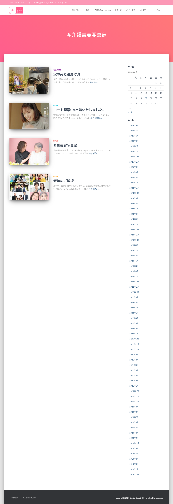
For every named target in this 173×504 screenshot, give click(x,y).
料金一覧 (118, 10)
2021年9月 (134, 355)
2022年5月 (134, 313)
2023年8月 (134, 245)
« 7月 (130, 112)
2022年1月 (134, 334)
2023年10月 (134, 240)
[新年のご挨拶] (29, 187)
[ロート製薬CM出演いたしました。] (29, 116)
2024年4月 (134, 214)
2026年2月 (134, 146)
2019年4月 (134, 459)
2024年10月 (134, 193)
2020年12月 (134, 391)
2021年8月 (134, 360)
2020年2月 (134, 438)
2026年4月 (134, 141)
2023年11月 (134, 235)
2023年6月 (134, 255)
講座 (87, 10)
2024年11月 (134, 188)
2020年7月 (134, 417)
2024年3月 (134, 219)
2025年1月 (134, 183)
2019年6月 (134, 448)
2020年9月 (134, 407)
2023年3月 (134, 271)
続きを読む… (95, 82)
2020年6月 (134, 422)
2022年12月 (134, 282)
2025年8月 (134, 172)
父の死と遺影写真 (66, 74)
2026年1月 (134, 151)
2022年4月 (134, 318)
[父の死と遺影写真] (29, 80)
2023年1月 (134, 276)
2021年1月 (134, 386)
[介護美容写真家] (29, 151)
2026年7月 (134, 130)
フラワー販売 (130, 10)
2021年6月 (134, 365)
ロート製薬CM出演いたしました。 (79, 109)
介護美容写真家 (65, 145)
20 (146, 98)
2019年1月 (134, 469)
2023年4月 (134, 266)
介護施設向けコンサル (103, 10)
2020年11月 (134, 396)
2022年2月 (134, 329)
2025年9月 (134, 167)
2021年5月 (134, 370)
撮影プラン (76, 10)
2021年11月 (134, 344)
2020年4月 (134, 433)
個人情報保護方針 (29, 498)
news (55, 105)
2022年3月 (134, 323)
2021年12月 (134, 339)
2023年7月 (134, 250)
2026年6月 (134, 136)
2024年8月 (134, 198)
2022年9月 (134, 297)
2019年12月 (134, 443)
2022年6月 (134, 308)
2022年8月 (134, 302)
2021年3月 (134, 381)
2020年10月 (134, 401)
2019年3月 (134, 464)
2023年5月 (134, 261)
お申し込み (156, 10)
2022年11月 (134, 287)
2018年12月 (134, 474)
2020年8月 (134, 412)
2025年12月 (134, 157)
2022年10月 (134, 292)
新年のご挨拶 (63, 180)
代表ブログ (57, 70)
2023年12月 (134, 230)
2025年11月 (134, 162)
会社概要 (142, 10)
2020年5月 (134, 428)
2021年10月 (134, 349)
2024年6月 (134, 204)
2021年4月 (134, 375)
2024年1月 (134, 224)
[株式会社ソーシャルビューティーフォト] (16, 10)
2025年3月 (134, 177)
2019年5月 (134, 454)
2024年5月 (134, 209)
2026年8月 (134, 125)
